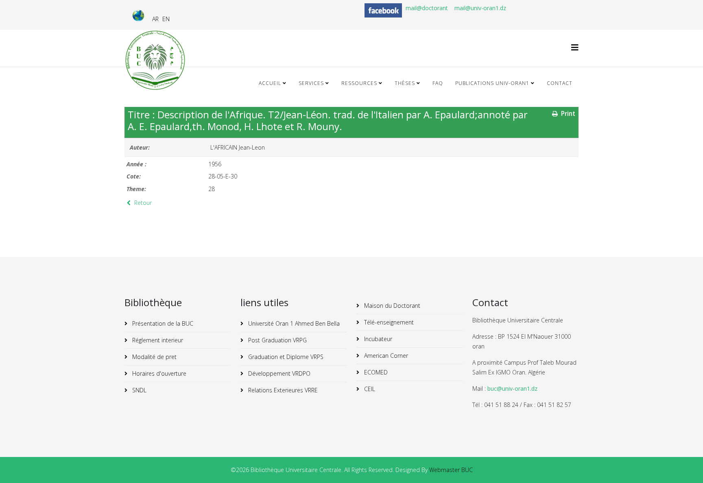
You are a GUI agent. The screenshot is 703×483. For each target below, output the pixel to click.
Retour (142, 203)
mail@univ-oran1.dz (480, 8)
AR (155, 19)
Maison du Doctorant (391, 305)
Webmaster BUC (451, 470)
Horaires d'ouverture (158, 373)
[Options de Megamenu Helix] (575, 47)
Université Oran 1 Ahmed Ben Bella (293, 323)
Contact (559, 83)
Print (567, 113)
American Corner (385, 355)
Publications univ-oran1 (492, 83)
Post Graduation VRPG (277, 340)
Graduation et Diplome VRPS (285, 357)
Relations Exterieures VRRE (282, 390)
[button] (685, 465)
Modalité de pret (154, 357)
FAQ (437, 83)
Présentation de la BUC (162, 323)
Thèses (405, 83)
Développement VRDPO (278, 373)
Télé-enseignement (388, 322)
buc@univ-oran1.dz (512, 388)
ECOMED (375, 372)
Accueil (270, 83)
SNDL (138, 390)
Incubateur (377, 339)
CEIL (368, 389)
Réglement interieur (157, 340)
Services (311, 83)
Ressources (359, 83)
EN (166, 19)
